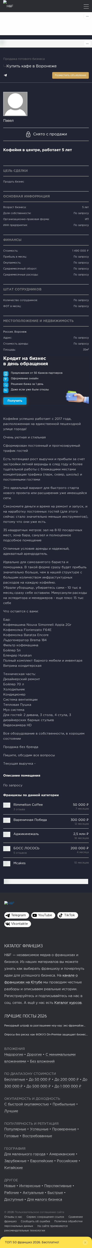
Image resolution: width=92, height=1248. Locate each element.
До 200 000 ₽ (67, 1079)
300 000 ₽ (80, 820)
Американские (62, 1154)
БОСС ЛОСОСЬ (26, 848)
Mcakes (19, 863)
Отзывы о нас (13, 1217)
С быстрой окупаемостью (26, 1104)
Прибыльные (64, 1104)
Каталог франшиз (23, 945)
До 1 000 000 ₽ (68, 1086)
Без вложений (42, 1061)
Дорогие (34, 1054)
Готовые (11, 1136)
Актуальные (33, 1192)
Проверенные (64, 1129)
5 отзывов (20, 853)
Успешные (39, 1129)
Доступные (13, 1199)
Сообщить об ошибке (35, 1221)
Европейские (41, 1161)
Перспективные (57, 1186)
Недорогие (13, 1054)
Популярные (15, 1129)
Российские (67, 1161)
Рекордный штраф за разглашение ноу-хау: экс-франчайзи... (44, 1026)
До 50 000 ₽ (40, 1079)
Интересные (29, 1186)
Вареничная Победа (30, 820)
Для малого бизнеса (44, 1199)
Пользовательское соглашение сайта (39, 1212)
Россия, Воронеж (15, 332)
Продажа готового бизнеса (24, 59)
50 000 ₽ (81, 804)
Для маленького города (24, 1154)
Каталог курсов (68, 1002)
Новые (9, 1186)
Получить (14, 401)
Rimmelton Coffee (28, 804)
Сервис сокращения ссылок (45, 1217)
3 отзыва (19, 809)
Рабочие (11, 1192)
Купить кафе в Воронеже (31, 66)
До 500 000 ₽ (39, 1086)
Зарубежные (15, 1161)
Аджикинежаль (26, 834)
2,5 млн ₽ (81, 834)
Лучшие (11, 1111)
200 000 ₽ (80, 848)
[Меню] (86, 6)
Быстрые (55, 1192)
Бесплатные (14, 1079)
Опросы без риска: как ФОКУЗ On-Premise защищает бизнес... (46, 1034)
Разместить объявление (70, 75)
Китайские (13, 1168)
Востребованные (37, 1136)
